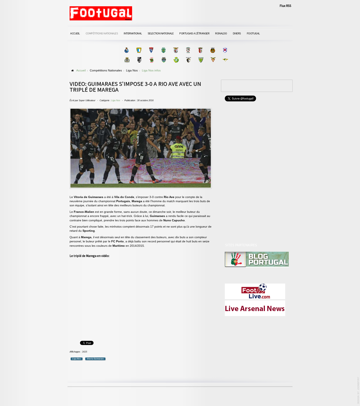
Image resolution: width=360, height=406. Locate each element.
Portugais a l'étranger (194, 33)
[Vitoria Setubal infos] (176, 60)
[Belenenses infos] (225, 50)
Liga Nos (115, 100)
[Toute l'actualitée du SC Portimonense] (188, 60)
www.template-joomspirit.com (358, 390)
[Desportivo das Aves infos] (213, 60)
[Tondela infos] (201, 60)
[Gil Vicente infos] (151, 50)
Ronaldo (221, 33)
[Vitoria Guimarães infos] (139, 60)
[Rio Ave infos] (213, 50)
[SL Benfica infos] (176, 50)
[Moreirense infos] (225, 60)
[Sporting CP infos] (163, 50)
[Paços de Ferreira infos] (152, 60)
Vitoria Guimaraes (95, 359)
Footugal (253, 33)
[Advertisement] (256, 172)
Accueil (75, 33)
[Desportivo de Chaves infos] (164, 60)
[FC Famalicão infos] (139, 50)
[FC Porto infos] (126, 50)
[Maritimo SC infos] (188, 50)
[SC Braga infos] (200, 50)
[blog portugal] (257, 259)
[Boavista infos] (127, 60)
